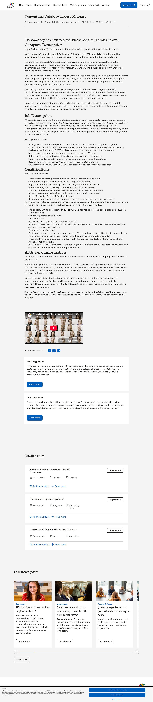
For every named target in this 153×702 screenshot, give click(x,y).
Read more (24, 641)
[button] (87, 486)
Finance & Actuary (105, 604)
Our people (21, 604)
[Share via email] (58, 350)
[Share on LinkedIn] (49, 350)
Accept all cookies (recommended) (117, 690)
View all (20, 659)
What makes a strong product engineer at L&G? (33, 609)
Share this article (34, 350)
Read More (34, 384)
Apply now (114, 470)
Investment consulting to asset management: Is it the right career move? (72, 611)
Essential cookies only (117, 694)
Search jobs (127, 5)
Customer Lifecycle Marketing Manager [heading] (53, 529)
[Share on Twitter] (54, 350)
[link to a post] (33, 591)
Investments (62, 604)
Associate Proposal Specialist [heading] (47, 498)
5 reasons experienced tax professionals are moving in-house (114, 611)
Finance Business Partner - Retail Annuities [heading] (50, 471)
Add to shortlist (41, 486)
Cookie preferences (117, 699)
